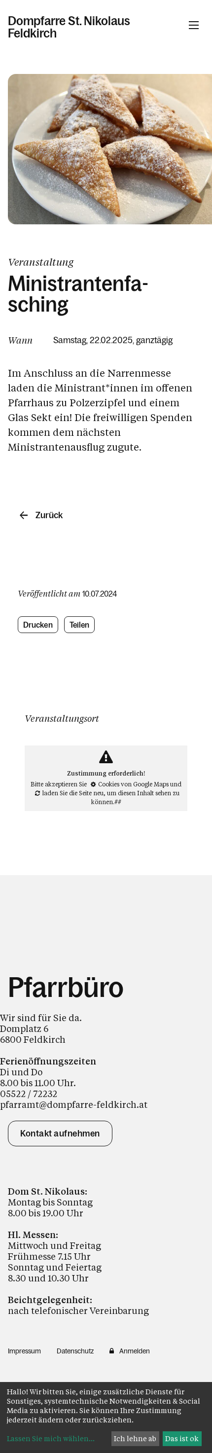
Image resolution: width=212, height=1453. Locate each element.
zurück (49, 515)
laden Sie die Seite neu (73, 793)
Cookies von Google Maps (133, 784)
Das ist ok (182, 1438)
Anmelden (134, 1350)
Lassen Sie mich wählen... (51, 1438)
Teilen (80, 624)
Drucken (38, 624)
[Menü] (193, 25)
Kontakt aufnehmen (60, 1133)
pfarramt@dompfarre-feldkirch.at (73, 1104)
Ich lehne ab (135, 1438)
